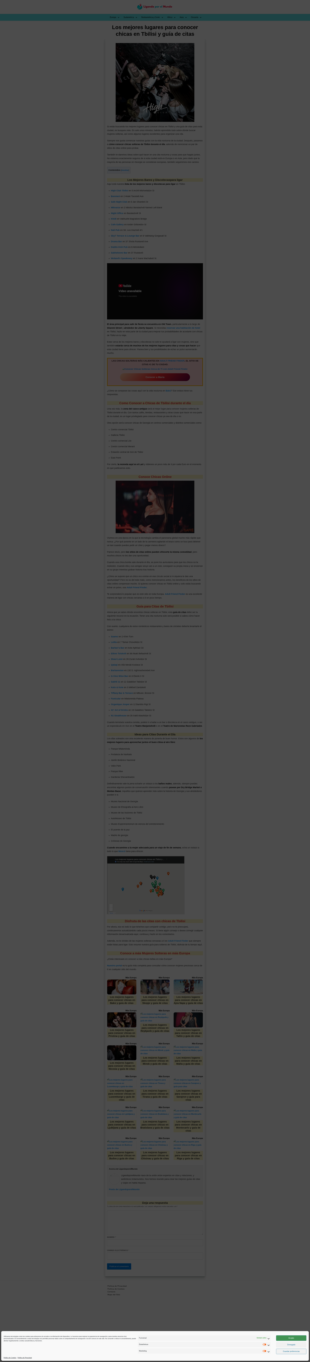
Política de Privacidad (25, 1358)
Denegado (291, 1345)
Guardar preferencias (291, 1351)
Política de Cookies (10, 1358)
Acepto (291, 1338)
